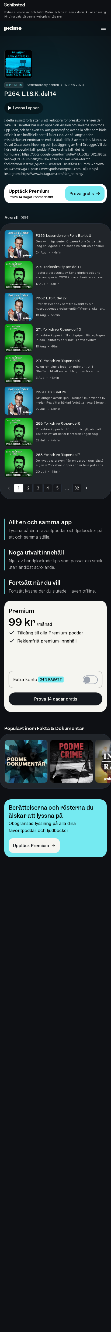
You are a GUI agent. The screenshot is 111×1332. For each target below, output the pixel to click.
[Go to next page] (86, 488)
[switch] (90, 679)
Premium (21, 611)
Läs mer (56, 16)
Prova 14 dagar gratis (55, 699)
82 (76, 488)
